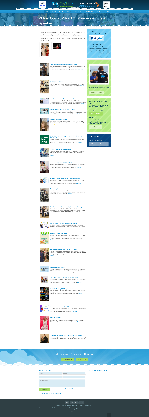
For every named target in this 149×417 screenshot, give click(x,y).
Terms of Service (71, 388)
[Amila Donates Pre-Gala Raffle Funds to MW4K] (44, 70)
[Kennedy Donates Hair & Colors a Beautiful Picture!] (44, 181)
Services (61, 11)
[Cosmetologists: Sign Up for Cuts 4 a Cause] (44, 111)
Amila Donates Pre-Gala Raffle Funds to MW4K (64, 64)
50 (82, 346)
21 (55, 346)
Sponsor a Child (67, 359)
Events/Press (99, 11)
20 (54, 346)
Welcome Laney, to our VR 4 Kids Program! (62, 307)
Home (41, 11)
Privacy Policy (66, 388)
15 (50, 346)
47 (79, 346)
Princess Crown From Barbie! (58, 119)
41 (74, 346)
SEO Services (73, 411)
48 (80, 346)
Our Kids (54, 11)
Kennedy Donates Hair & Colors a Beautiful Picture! (65, 178)
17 (51, 346)
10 (45, 346)
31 (64, 346)
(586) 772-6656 (87, 3)
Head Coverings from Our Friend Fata (61, 163)
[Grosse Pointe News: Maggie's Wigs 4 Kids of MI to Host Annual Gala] (44, 140)
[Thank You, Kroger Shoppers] (44, 238)
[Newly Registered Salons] (44, 270)
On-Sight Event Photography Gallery (60, 149)
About (47, 11)
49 (81, 346)
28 (62, 346)
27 (61, 346)
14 (49, 346)
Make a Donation (95, 113)
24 (58, 346)
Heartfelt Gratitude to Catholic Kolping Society (63, 99)
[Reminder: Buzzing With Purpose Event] (44, 295)
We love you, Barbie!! (56, 317)
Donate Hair (68, 11)
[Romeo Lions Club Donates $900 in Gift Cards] (44, 225)
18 (52, 346)
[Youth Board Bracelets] (44, 87)
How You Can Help (79, 11)
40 (73, 346)
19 (53, 346)
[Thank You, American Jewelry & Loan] (44, 195)
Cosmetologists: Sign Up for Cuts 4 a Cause (62, 109)
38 (71, 346)
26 (60, 346)
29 (63, 346)
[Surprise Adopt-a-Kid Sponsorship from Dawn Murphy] (44, 212)
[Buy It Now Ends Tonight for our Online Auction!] (44, 280)
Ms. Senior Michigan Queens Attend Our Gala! (63, 249)
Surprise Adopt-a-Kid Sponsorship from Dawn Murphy (66, 207)
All (84, 346)
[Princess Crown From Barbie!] (44, 125)
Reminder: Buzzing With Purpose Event (61, 289)
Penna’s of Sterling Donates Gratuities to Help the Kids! (66, 335)
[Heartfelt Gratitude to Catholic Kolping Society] (44, 101)
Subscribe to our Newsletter (99, 144)
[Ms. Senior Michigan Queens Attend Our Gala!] (44, 255)
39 (72, 346)
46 (78, 346)
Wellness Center (89, 11)
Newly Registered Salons (57, 267)
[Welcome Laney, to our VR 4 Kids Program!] (44, 309)
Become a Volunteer (96, 92)
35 (68, 346)
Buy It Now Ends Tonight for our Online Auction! (64, 278)
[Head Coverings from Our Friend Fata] (44, 168)
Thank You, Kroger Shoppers (58, 233)
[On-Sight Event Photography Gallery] (44, 153)
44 (77, 346)
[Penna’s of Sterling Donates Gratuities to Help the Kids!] (44, 339)
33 (66, 346)
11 (46, 346)
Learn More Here (95, 127)
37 (70, 346)
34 (67, 346)
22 (56, 346)
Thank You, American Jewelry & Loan (61, 189)
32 (65, 346)
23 (57, 346)
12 (47, 346)
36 (69, 346)
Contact (107, 11)
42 (75, 346)
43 (76, 346)
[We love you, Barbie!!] (44, 323)
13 (48, 346)
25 (59, 346)
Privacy (76, 402)
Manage (77, 411)
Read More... (80, 69)
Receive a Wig (82, 359)
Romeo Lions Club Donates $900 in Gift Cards (63, 223)
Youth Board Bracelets (56, 81)
